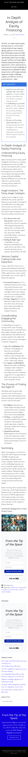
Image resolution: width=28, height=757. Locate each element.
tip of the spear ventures (16, 589)
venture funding (5, 592)
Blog (12, 585)
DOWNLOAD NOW (14, 737)
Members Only (8, 751)
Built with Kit (14, 578)
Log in (15, 753)
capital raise (14, 587)
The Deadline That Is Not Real (10, 666)
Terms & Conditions (17, 751)
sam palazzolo (5, 589)
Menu (15, 7)
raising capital (22, 587)
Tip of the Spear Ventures (14, 2)
